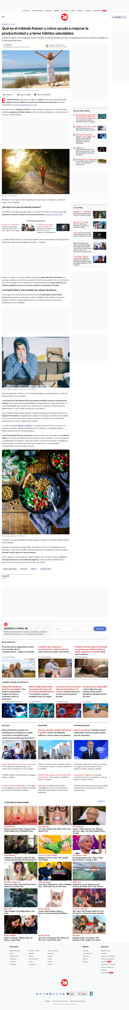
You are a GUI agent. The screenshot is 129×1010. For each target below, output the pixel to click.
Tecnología (13, 964)
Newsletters (107, 972)
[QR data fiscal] (91, 995)
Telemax (85, 959)
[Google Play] (83, 994)
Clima (11, 953)
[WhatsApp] (57, 994)
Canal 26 (8, 45)
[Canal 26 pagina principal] (64, 20)
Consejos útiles (45, 569)
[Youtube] (47, 994)
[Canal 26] (65, 983)
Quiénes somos (105, 951)
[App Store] (71, 994)
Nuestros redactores (107, 967)
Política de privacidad (107, 959)
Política (6, 725)
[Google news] (63, 994)
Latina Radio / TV (88, 953)
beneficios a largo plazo (53, 214)
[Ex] (44, 994)
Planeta (50, 959)
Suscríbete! (100, 629)
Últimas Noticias (14, 951)
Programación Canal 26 (108, 964)
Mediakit (106, 961)
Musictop (85, 961)
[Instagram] (40, 994)
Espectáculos (14, 956)
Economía (42, 725)
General (31, 956)
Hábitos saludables (9, 569)
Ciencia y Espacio (53, 951)
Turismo (50, 964)
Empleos (103, 970)
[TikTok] (54, 994)
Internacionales (82, 725)
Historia (50, 956)
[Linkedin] (50, 994)
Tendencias (32, 964)
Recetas (50, 961)
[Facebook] (37, 994)
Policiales (12, 961)
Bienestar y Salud (8, 24)
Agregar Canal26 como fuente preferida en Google (58, 46)
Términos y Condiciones (60, 1001)
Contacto (104, 953)
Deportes (31, 953)
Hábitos (33, 569)
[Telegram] (60, 994)
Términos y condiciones (108, 956)
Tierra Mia (86, 956)
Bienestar (23, 569)
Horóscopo (13, 959)
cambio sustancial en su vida (25, 105)
